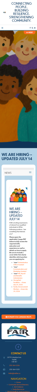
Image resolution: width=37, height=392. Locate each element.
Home (18, 382)
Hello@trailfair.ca (14, 373)
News (8, 172)
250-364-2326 (14, 365)
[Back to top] (31, 386)
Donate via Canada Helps (19, 317)
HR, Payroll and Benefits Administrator (19, 275)
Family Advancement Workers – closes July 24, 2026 (20, 289)
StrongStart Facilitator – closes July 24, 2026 (19, 282)
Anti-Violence (18, 387)
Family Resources (18, 389)
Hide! (30, 32)
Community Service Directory (18, 384)
